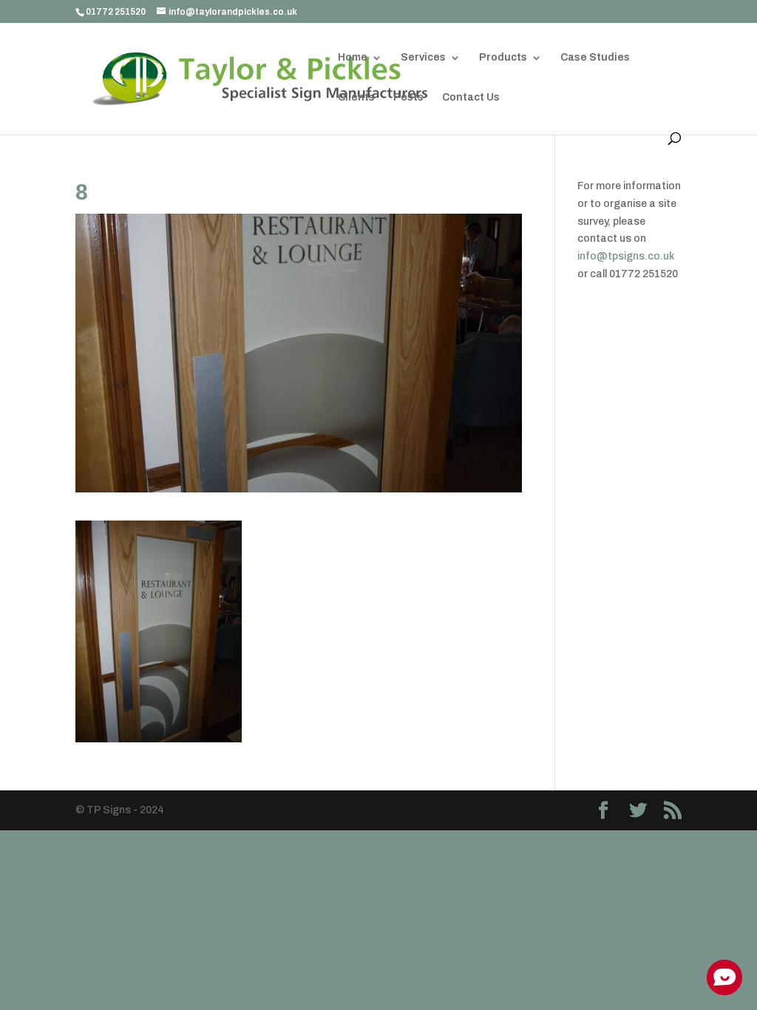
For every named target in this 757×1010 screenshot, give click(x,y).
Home (352, 57)
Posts (408, 97)
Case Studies (595, 57)
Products (503, 57)
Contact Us (471, 97)
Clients (356, 97)
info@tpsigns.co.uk (626, 256)
